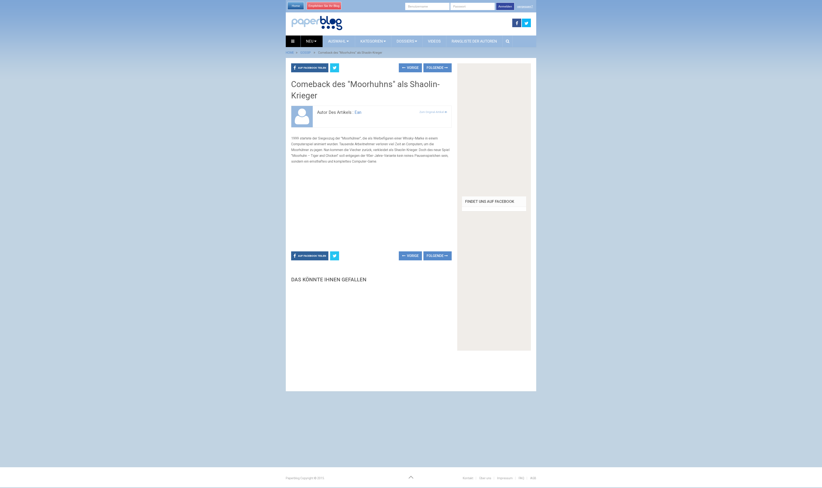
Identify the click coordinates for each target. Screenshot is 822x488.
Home (296, 5)
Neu (310, 41)
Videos (434, 41)
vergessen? (525, 6)
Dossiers (405, 41)
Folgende (435, 68)
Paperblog (293, 478)
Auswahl (337, 41)
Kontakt (468, 478)
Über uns (485, 478)
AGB (533, 478)
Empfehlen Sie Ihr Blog (324, 5)
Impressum (505, 478)
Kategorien (371, 41)
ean (357, 112)
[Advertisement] (427, 23)
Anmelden (505, 6)
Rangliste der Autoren (474, 41)
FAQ (521, 478)
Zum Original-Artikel (431, 112)
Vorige (412, 68)
